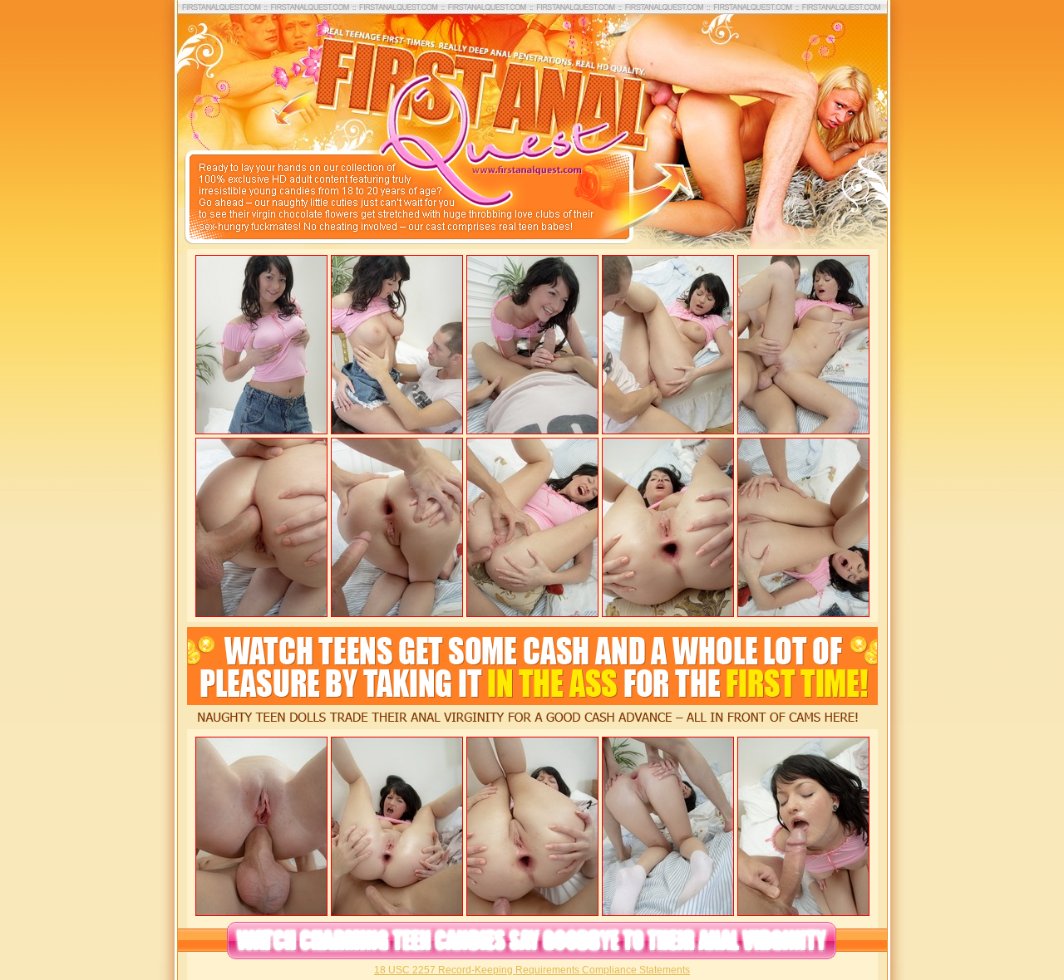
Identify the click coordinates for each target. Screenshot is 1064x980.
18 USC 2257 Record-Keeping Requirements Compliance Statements (532, 970)
